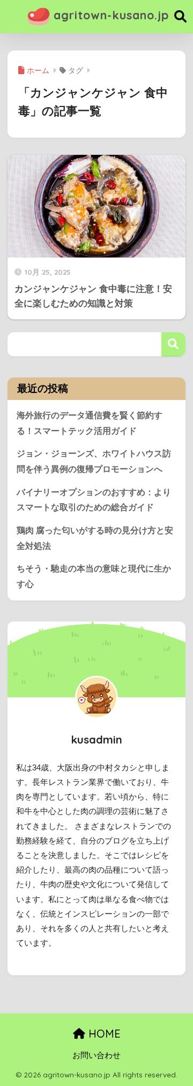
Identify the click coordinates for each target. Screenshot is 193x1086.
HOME (103, 1033)
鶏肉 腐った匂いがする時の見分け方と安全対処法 (95, 538)
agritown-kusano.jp (109, 15)
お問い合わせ (96, 1055)
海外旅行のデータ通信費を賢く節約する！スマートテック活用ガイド (89, 423)
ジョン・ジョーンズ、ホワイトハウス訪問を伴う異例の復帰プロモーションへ (94, 461)
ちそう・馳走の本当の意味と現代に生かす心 (94, 576)
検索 (173, 344)
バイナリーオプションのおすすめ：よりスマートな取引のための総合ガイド (94, 500)
